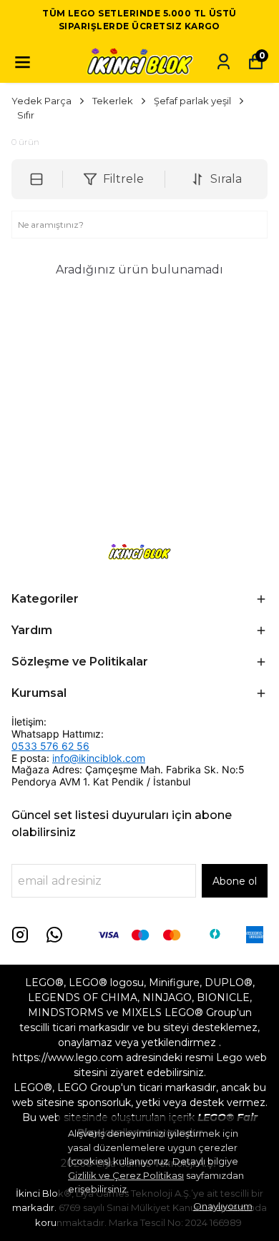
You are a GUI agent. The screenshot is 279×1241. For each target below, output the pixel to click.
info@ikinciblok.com (98, 758)
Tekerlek (112, 100)
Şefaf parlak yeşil (192, 100)
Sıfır (25, 115)
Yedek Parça (41, 100)
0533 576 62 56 (50, 746)
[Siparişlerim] (223, 62)
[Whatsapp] (54, 934)
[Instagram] (20, 934)
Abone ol (234, 881)
